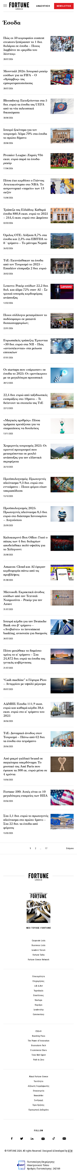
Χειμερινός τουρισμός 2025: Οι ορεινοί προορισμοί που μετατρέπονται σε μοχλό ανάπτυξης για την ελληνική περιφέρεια (25, 453)
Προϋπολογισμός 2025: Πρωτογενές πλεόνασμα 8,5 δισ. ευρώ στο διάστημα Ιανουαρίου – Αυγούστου (25, 514)
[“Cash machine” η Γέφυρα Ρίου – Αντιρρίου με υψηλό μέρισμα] (62, 685)
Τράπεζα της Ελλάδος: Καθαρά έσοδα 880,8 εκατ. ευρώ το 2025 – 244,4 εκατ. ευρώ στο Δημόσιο (25, 214)
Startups (38, 1000)
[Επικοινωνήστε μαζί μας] (64, 1138)
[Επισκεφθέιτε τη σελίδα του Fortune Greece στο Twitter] (21, 1138)
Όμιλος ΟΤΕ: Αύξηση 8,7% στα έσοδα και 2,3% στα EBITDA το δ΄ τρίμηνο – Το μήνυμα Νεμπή (25, 239)
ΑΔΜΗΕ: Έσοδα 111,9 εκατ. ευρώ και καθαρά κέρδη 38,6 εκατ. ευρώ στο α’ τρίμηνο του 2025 (23, 710)
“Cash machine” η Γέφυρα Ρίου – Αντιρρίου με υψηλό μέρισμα (24, 682)
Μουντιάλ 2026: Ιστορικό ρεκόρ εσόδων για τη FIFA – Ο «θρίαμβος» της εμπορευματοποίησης (25, 77)
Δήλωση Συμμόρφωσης (38, 1086)
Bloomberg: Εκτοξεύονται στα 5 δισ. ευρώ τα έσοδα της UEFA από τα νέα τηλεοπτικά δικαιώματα (25, 106)
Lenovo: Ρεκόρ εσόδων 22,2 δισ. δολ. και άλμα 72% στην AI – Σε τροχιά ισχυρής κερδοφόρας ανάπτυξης (25, 292)
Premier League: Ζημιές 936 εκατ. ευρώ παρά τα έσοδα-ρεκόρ (23, 159)
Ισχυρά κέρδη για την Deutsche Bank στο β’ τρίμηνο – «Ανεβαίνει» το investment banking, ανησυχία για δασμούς (25, 627)
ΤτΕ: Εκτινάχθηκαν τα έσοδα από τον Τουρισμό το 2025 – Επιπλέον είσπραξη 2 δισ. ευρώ (25, 264)
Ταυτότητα (38, 1081)
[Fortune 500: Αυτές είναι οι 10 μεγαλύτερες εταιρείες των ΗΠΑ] (62, 797)
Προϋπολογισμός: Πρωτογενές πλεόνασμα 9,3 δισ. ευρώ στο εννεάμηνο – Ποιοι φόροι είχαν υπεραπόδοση (25, 485)
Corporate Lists (38, 940)
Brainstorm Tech (38, 1045)
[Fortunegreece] (19, 8)
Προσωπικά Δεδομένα (38, 1110)
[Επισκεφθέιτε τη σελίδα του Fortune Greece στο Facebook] (11, 1138)
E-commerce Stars (38, 1050)
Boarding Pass (38, 1036)
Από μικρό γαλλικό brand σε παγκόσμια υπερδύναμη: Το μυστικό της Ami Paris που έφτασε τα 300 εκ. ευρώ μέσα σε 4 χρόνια (25, 766)
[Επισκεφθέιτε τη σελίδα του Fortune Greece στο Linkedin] (32, 1138)
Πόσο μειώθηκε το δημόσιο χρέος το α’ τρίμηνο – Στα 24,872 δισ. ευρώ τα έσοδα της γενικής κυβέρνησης (24, 656)
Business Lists (38, 945)
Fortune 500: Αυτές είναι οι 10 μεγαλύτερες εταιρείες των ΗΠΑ (25, 794)
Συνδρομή (38, 1100)
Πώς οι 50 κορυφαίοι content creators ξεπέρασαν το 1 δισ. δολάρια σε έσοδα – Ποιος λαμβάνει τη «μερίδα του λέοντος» (23, 46)
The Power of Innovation (38, 1040)
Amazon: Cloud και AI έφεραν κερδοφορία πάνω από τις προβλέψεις (24, 571)
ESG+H (38, 1031)
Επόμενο (70, 848)
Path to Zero (38, 1059)
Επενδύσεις (38, 995)
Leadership (38, 1009)
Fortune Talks (39, 955)
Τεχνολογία (38, 990)
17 (46, 848)
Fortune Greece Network (38, 959)
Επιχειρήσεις (38, 981)
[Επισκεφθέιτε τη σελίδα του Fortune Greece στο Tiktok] (54, 1138)
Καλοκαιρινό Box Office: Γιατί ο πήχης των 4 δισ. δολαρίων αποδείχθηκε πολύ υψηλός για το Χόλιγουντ (25, 543)
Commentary (38, 1014)
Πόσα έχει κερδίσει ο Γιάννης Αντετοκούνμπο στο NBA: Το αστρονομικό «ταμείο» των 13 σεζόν (23, 186)
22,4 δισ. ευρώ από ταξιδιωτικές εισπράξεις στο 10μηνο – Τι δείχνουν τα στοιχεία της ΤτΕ (25, 399)
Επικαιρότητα (38, 976)
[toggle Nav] (5, 6)
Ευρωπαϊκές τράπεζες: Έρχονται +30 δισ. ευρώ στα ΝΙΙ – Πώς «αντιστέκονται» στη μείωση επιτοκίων (25, 346)
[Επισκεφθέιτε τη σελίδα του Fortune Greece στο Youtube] (43, 1139)
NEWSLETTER (64, 6)
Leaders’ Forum (38, 950)
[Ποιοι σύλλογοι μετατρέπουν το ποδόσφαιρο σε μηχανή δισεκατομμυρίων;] (62, 320)
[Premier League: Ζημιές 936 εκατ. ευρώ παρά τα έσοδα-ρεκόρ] (62, 161)
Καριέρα (38, 1005)
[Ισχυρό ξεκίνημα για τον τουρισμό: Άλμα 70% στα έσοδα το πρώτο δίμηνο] (62, 135)
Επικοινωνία (38, 1091)
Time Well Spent (39, 1055)
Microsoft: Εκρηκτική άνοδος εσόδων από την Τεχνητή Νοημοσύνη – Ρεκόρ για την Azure (23, 598)
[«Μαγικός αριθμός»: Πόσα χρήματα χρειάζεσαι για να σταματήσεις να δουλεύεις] (62, 426)
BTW (70, 1150)
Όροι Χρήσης (38, 1105)
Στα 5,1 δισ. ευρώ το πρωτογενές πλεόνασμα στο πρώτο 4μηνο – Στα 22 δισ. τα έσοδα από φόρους (25, 822)
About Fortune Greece (38, 1076)
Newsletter (38, 1095)
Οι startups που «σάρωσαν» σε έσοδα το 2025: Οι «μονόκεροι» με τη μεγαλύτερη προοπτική (25, 373)
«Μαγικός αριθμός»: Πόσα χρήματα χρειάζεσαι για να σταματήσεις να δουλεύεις (21, 424)
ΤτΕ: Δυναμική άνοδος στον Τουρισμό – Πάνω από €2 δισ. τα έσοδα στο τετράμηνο (24, 737)
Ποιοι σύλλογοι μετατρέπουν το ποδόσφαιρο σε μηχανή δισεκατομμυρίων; (25, 319)
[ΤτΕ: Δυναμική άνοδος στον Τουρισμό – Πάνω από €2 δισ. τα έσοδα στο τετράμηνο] (62, 739)
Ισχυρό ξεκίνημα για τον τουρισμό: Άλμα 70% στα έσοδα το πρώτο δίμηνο (25, 134)
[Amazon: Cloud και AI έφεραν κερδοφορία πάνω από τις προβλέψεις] (62, 572)
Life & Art (38, 986)
